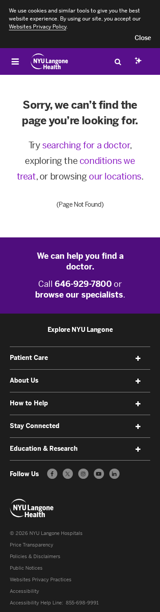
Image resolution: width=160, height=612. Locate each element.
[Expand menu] (137, 358)
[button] (143, 38)
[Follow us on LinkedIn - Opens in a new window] (114, 474)
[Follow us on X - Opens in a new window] (68, 474)
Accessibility (24, 591)
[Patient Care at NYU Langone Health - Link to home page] (49, 61)
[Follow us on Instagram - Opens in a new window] (83, 474)
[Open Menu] (15, 61)
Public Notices (26, 568)
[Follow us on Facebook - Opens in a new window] (52, 474)
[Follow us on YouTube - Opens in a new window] (99, 474)
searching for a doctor (85, 145)
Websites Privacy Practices (41, 580)
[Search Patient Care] (117, 61)
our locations (115, 176)
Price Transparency (31, 545)
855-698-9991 (82, 603)
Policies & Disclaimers (35, 556)
